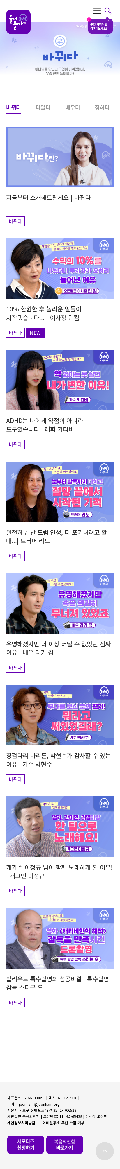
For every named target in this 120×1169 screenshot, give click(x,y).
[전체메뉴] (102, 11)
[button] (21, 108)
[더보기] (60, 1028)
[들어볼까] (18, 22)
